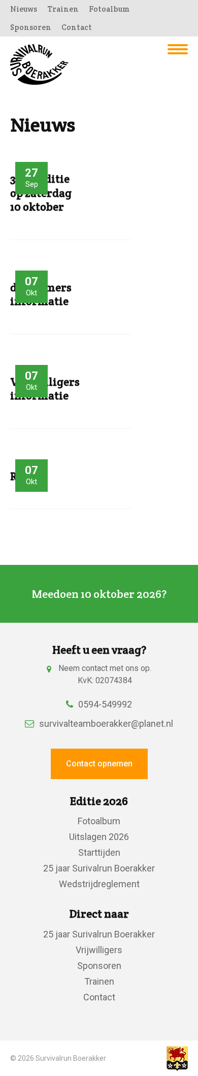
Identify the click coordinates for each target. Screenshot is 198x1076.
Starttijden (99, 852)
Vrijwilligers (99, 950)
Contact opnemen (99, 763)
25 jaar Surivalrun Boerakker (99, 868)
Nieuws (23, 9)
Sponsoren (30, 27)
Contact (76, 27)
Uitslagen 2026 (99, 836)
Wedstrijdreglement (99, 884)
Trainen (63, 9)
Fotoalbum (109, 9)
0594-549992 (105, 704)
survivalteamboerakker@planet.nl (106, 723)
